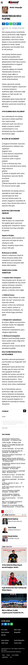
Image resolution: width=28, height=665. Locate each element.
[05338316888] (11, 624)
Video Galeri (17, 630)
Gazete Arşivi (17, 643)
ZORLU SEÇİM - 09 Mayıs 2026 (11, 442)
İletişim (8, 655)
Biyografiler (17, 632)
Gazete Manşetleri (19, 640)
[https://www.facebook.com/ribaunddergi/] (2, 624)
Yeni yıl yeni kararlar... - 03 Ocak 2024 (12, 498)
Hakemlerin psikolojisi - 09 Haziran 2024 (13, 480)
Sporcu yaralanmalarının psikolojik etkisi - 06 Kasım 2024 (13, 471)
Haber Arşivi (4, 643)
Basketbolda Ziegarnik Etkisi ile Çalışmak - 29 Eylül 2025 (12, 451)
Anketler (3, 635)
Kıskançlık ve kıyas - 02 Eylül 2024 (13, 475)
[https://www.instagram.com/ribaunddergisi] (8, 624)
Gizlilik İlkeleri (5, 657)
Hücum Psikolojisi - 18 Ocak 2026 (12, 449)
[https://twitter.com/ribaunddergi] (5, 624)
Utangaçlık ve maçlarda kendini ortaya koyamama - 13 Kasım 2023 (13, 506)
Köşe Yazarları (5, 632)
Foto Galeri (4, 630)
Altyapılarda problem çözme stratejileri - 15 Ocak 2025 (11, 468)
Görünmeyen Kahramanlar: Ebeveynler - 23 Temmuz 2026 (11, 439)
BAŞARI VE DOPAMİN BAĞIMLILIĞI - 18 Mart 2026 (13, 445)
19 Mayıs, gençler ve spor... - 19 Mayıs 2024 (12, 483)
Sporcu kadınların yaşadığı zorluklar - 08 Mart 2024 (11, 491)
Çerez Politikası (15, 655)
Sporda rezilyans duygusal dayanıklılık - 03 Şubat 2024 (11, 494)
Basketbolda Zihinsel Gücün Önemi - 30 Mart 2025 (14, 464)
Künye (3, 655)
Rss (11, 657)
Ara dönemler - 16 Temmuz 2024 (12, 477)
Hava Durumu (5, 640)
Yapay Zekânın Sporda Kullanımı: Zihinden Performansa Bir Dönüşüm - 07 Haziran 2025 (13, 459)
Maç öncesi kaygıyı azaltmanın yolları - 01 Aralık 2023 (12, 502)
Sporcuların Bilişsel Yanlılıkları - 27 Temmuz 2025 (13, 455)
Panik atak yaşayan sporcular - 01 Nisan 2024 (13, 487)
